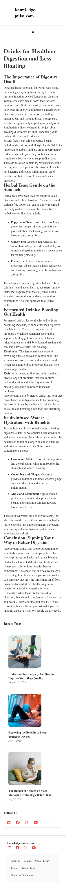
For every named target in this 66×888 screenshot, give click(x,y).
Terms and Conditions (22, 875)
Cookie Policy (42, 860)
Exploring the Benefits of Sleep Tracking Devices (27, 734)
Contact (28, 860)
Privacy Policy (29, 867)
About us (15, 860)
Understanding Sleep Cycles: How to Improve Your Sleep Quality (31, 676)
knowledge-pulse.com (20, 843)
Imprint (14, 867)
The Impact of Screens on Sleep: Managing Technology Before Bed (29, 792)
